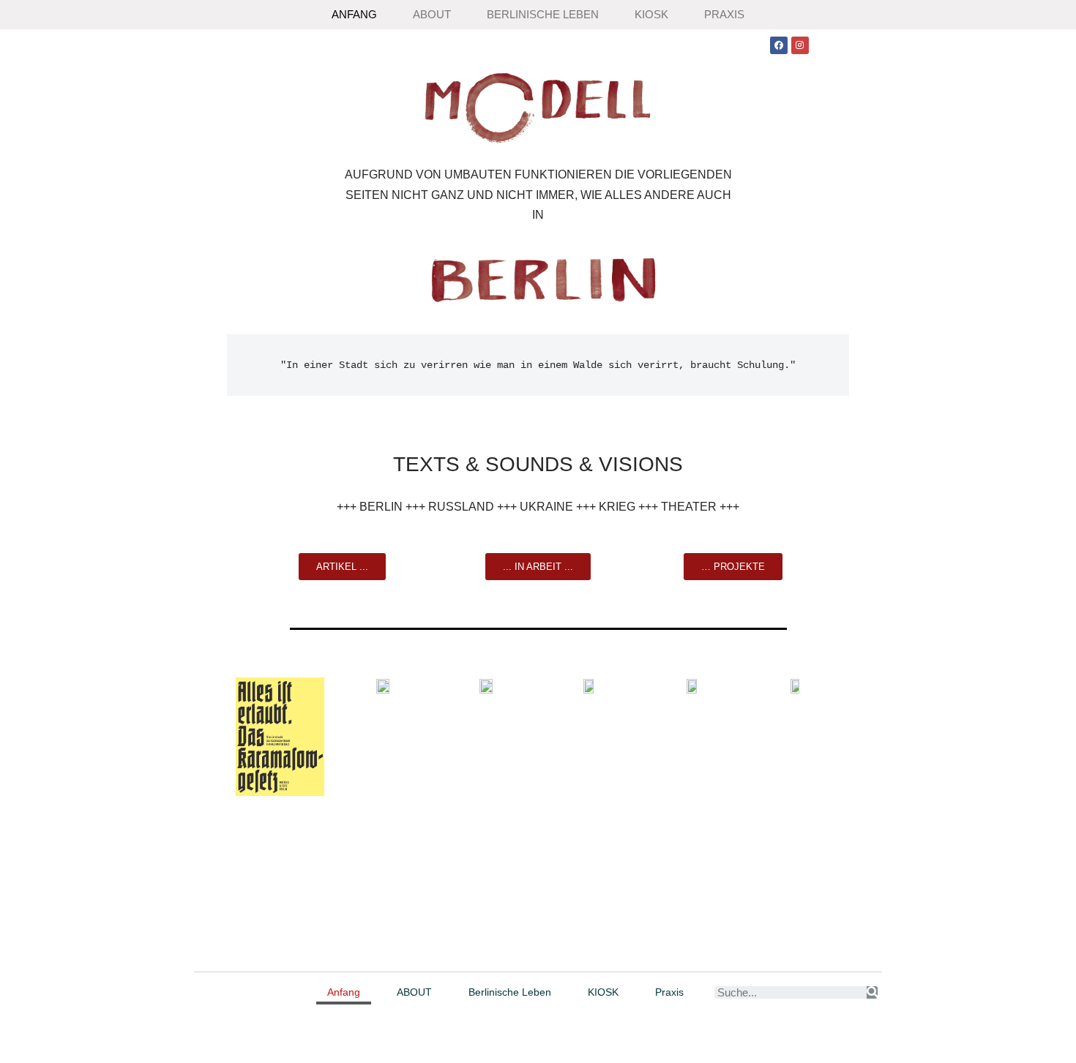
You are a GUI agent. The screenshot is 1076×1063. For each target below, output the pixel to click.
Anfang (354, 14)
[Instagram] (800, 45)
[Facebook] (779, 45)
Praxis (724, 14)
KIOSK (651, 14)
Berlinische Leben (543, 14)
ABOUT (432, 14)
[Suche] (872, 992)
